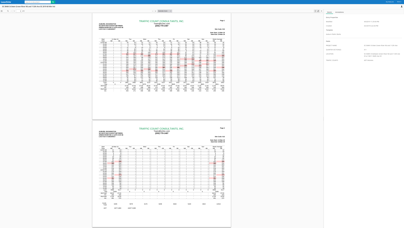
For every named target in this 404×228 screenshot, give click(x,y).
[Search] (53, 2)
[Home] (11, 2)
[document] (364, 118)
